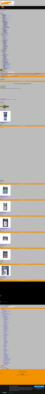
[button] (2, 6)
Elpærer (4, 64)
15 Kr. (7, 77)
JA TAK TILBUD (3, 14)
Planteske (2, 180)
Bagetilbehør (5, 30)
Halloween (5, 51)
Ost (4, 323)
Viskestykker (6, 325)
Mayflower (37, 73)
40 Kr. (3, 39)
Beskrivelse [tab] (3, 100)
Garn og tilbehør (5, 59)
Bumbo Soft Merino (7, 64)
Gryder (4, 44)
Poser (3, 69)
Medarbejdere (5, 15)
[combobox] (3, 368)
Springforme (6, 34)
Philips (2, 74)
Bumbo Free (4, 24)
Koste (5, 57)
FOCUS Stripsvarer (5, 61)
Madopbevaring (5, 46)
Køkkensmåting (5, 45)
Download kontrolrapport (3, 294)
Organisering (3, 49)
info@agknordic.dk (2, 291)
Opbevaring (6, 337)
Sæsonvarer (4, 345)
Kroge (4, 66)
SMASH (3, 76)
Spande (5, 353)
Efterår (4, 16)
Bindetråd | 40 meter (3, 196)
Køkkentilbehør (5, 316)
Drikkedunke (6, 36)
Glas (3, 57)
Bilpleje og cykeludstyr (7, 67)
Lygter (4, 67)
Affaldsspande (6, 55)
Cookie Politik (3, 284)
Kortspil (1, 260)
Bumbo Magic (6, 62)
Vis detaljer (10, 392)
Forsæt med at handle (4, 3)
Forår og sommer (6, 349)
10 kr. (3, 36)
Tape (5, 336)
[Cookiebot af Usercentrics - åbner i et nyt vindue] (4, 392)
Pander (4, 47)
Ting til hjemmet (3, 62)
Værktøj (4, 71)
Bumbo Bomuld (5, 23)
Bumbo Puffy (5, 25)
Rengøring (2, 51)
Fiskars (20, 73)
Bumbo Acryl (6, 60)
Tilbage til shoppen (8, 2)
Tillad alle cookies (39, 386)
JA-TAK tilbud (6, 69)
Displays (2, 34)
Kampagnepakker (6, 65)
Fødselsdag (4, 17)
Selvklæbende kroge (3, 228)
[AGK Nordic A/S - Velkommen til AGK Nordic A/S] (2, 10)
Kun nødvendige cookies (39, 388)
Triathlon (11, 76)
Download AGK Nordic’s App (7, 311)
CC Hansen (8, 73)
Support (4, 314)
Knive (5, 321)
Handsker (4, 52)
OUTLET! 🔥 (3, 50)
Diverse (4, 361)
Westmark (15, 76)
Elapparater (6, 319)
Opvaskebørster (5, 54)
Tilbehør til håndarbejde (7, 63)
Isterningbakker (6, 39)
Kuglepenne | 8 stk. (3, 122)
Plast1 (5, 74)
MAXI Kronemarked (5, 40)
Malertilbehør (5, 68)
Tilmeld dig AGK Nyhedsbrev (7, 18)
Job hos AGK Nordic (4, 285)
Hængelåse (5, 47)
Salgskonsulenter (5, 313)
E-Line (18, 73)
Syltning (4, 15)
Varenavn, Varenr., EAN (4, 306)
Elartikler (4, 63)
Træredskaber (6, 29)
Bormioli (4, 73)
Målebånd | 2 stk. (3, 212)
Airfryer (1, 73)
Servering (2, 55)
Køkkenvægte (5, 31)
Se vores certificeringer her (4, 300)
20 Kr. (3, 37)
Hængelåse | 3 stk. (3, 244)
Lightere (5, 49)
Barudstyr (4, 41)
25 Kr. (3, 38)
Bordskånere (6, 35)
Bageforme (4, 29)
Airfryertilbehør (3, 28)
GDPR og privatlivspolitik (4, 283)
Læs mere (1, 231)
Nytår (3, 19)
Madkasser (5, 38)
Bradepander (5, 42)
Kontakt (2, 17)
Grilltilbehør (4, 43)
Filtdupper (5, 44)
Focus (23, 73)
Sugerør (4, 60)
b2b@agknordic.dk (12, 88)
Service (5, 37)
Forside (2, 13)
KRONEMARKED (6, 363)
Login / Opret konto (22, 81)
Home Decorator (29, 73)
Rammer (4, 70)
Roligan (5, 53)
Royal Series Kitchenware (30, 75)
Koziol (34, 73)
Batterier (5, 340)
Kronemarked (3, 35)
